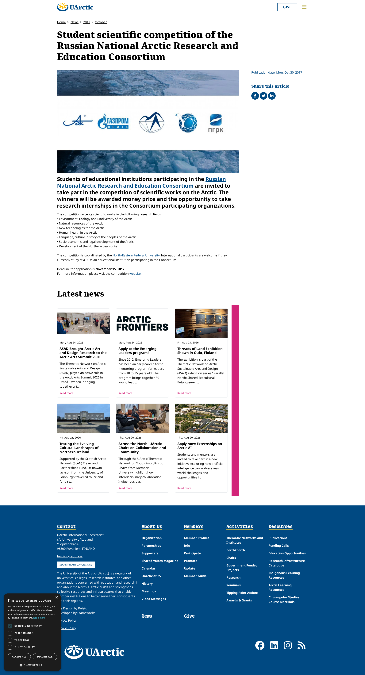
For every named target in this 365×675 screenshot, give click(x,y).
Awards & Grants (239, 600)
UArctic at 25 (151, 576)
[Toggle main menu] (304, 7)
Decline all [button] (44, 656)
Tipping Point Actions (242, 593)
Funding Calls (279, 545)
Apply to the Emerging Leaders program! (137, 350)
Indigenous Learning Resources (284, 575)
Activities (239, 527)
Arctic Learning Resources (280, 587)
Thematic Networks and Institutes (244, 540)
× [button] (56, 597)
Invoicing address (70, 556)
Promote (190, 561)
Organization (152, 538)
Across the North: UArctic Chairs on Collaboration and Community (142, 447)
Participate (192, 553)
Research (233, 577)
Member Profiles (196, 538)
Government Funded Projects (242, 567)
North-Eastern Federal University (136, 255)
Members (193, 527)
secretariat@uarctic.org (76, 564)
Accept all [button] (19, 656)
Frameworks (86, 613)
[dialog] (32, 632)
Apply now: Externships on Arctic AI (199, 445)
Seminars (233, 585)
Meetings (149, 591)
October (101, 22)
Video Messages (154, 599)
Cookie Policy (66, 628)
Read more (66, 393)
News (75, 22)
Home (61, 22)
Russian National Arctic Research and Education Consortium (141, 182)
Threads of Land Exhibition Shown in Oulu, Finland (200, 350)
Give (287, 7)
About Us (152, 527)
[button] (32, 665)
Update (189, 568)
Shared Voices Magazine (160, 561)
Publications (278, 538)
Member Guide (195, 576)
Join (187, 545)
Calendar (148, 568)
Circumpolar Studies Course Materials (284, 599)
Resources (281, 527)
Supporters (150, 553)
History (147, 583)
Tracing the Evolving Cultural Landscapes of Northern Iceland (79, 447)
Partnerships (151, 545)
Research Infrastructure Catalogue (287, 563)
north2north (235, 550)
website (135, 273)
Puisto (82, 608)
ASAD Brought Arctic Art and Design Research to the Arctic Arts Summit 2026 (83, 352)
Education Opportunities (287, 553)
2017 (86, 22)
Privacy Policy (66, 620)
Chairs (231, 558)
